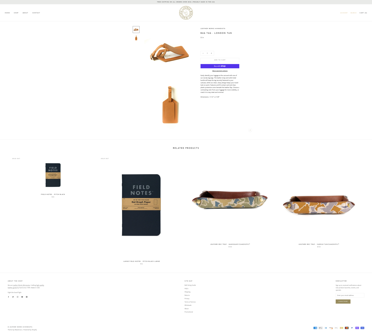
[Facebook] (8, 297)
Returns (187, 295)
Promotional (189, 312)
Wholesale (188, 305)
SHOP (16, 13)
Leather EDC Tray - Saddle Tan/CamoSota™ (319, 244)
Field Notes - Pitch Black (53, 194)
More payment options (220, 71)
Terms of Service (190, 302)
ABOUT (25, 13)
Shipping (187, 292)
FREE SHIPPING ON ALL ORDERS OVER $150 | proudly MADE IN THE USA (186, 2)
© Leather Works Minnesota (20, 327)
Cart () (363, 13)
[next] (366, 208)
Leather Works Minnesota (21, 285)
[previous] (6, 208)
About (187, 309)
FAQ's (186, 288)
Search (353, 13)
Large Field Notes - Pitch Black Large (141, 261)
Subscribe (343, 301)
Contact (36, 13)
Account (344, 13)
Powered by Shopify (30, 330)
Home (7, 13)
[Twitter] (13, 297)
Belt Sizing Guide (190, 285)
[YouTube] (22, 297)
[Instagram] (17, 297)
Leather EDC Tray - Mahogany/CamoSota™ (230, 244)
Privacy (187, 298)
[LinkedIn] (26, 297)
